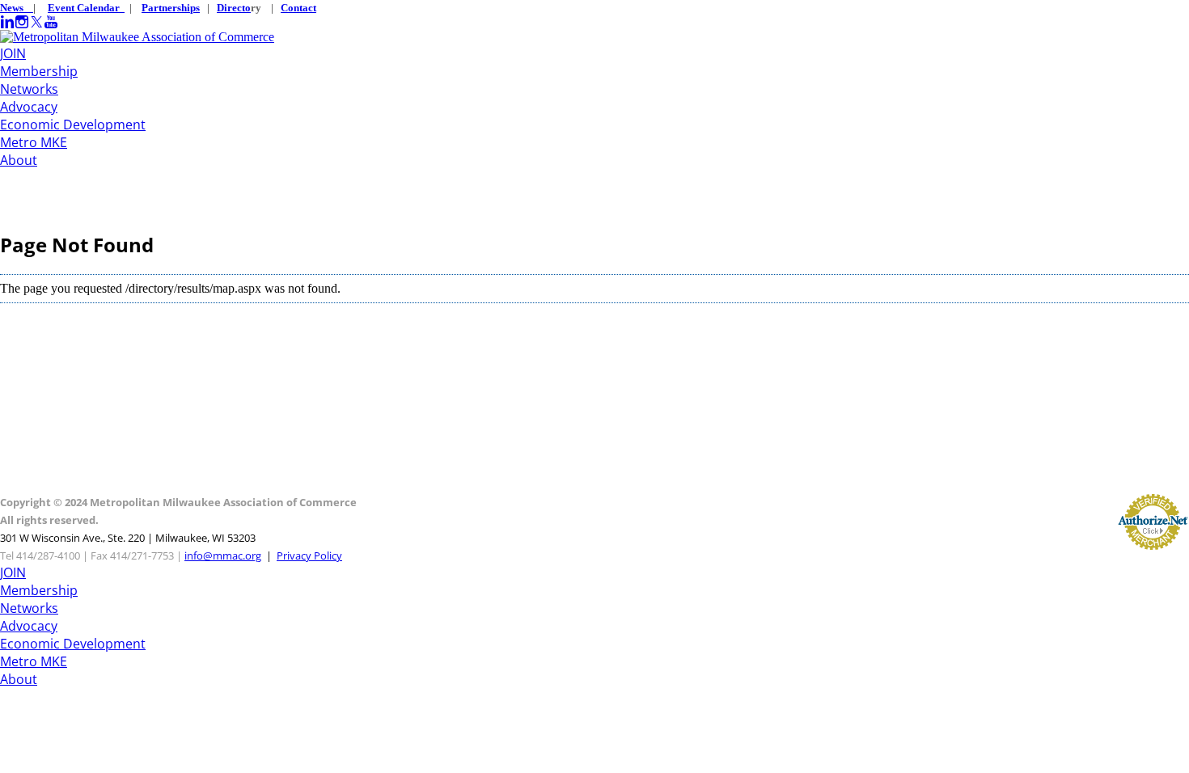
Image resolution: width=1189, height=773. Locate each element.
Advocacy (28, 107)
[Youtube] (50, 22)
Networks (29, 89)
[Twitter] (36, 22)
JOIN (13, 53)
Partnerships (171, 8)
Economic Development (73, 124)
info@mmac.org (222, 555)
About (18, 160)
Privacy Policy (309, 555)
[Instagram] (21, 22)
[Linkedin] (7, 22)
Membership (39, 71)
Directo (234, 8)
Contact (298, 8)
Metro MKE (33, 142)
